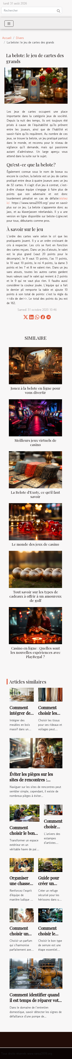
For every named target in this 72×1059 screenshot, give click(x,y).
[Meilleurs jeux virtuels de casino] (35, 417)
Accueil (6, 38)
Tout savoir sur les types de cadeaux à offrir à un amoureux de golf (35, 596)
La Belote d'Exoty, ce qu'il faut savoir (35, 494)
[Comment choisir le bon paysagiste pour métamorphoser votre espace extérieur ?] (25, 812)
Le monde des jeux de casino (35, 544)
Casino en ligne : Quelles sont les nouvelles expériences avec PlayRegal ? (36, 652)
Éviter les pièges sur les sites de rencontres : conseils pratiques (31, 779)
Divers (20, 38)
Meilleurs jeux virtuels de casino (35, 442)
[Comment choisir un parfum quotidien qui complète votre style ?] (22, 915)
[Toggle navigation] (8, 23)
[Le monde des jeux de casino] (35, 521)
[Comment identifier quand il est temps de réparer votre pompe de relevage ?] (36, 973)
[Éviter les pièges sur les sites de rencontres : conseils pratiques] (36, 752)
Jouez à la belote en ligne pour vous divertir (35, 390)
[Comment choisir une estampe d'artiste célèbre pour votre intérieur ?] (53, 809)
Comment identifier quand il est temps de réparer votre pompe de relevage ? (36, 1000)
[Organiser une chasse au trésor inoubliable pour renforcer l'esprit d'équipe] (22, 864)
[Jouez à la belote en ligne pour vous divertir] (35, 365)
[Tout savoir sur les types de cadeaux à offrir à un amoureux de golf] (35, 569)
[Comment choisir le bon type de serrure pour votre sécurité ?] (50, 915)
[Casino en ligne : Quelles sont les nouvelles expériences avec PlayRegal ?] (35, 625)
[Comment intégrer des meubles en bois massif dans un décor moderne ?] (22, 694)
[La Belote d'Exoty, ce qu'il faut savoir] (35, 469)
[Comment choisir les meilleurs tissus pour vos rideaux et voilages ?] (50, 694)
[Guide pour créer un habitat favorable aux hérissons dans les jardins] (50, 864)
